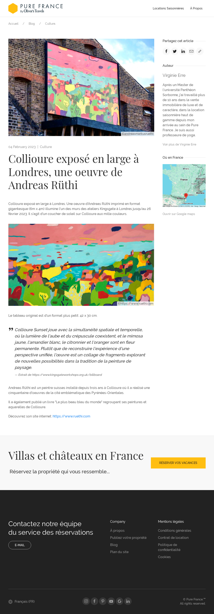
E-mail (20, 545)
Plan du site (119, 552)
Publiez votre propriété (128, 538)
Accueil (13, 23)
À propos (196, 8)
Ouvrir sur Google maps (179, 214)
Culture (50, 23)
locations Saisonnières (168, 8)
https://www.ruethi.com (71, 416)
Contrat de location (173, 538)
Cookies (164, 557)
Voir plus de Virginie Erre (179, 144)
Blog (32, 23)
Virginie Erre (174, 75)
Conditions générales (174, 531)
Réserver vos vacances (178, 463)
